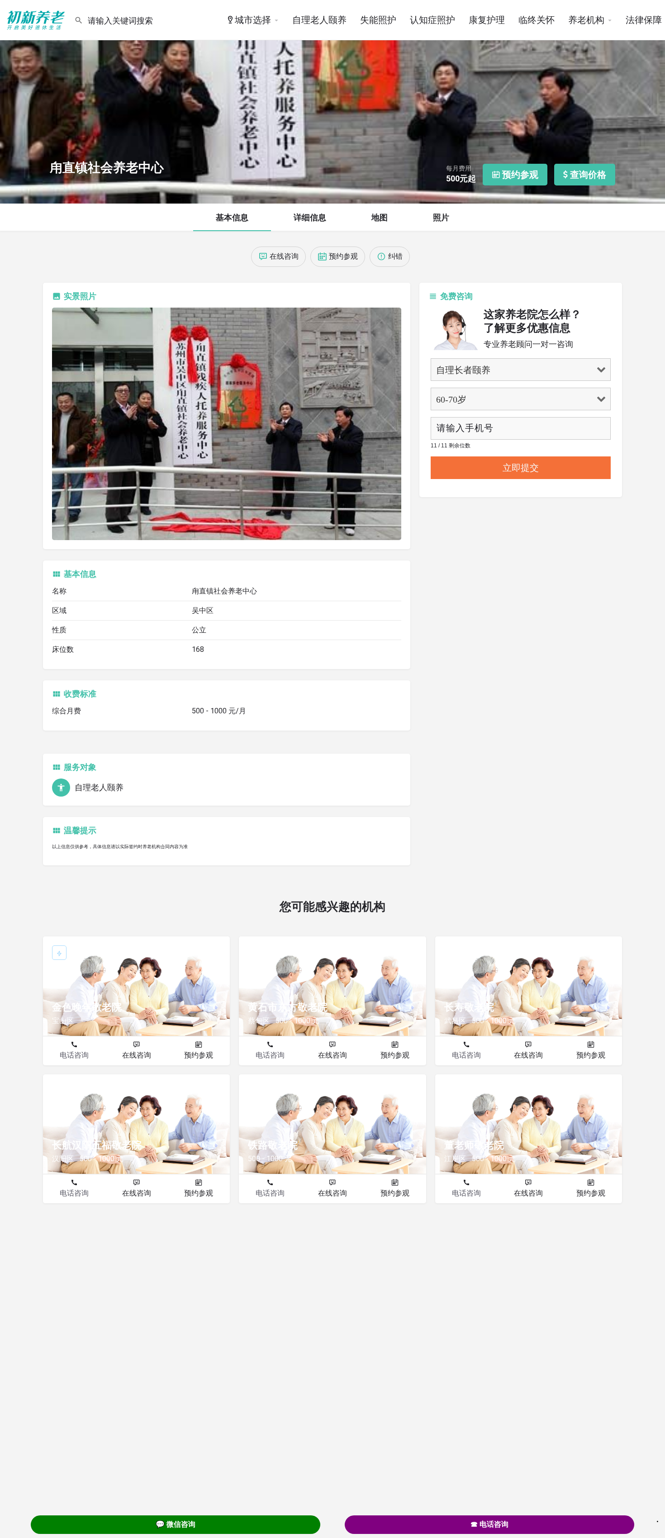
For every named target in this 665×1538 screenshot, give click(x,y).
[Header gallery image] (332, 102)
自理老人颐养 (319, 19)
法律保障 (644, 19)
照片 (441, 217)
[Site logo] (37, 19)
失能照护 (378, 19)
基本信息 (232, 217)
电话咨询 (74, 1055)
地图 (379, 217)
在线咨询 (136, 1055)
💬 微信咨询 (175, 1524)
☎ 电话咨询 (489, 1524)
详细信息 (310, 217)
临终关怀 (536, 19)
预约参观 (198, 1055)
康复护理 (487, 19)
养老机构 (586, 19)
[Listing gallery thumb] (226, 424)
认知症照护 (432, 19)
